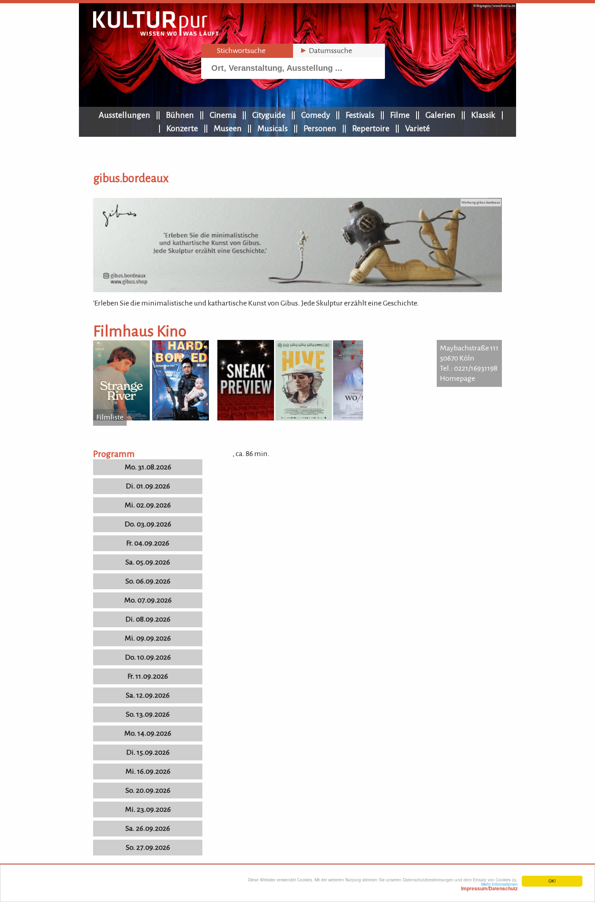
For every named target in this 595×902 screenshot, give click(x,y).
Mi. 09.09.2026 (148, 638)
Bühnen (180, 114)
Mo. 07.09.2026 (148, 600)
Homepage (457, 378)
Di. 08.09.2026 (147, 619)
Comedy (315, 114)
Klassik (483, 114)
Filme (400, 114)
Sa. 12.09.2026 (148, 695)
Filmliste (109, 417)
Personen (320, 128)
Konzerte (182, 128)
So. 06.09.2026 (147, 581)
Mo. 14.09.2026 (147, 733)
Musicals (272, 128)
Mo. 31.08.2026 (148, 467)
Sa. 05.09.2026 (147, 562)
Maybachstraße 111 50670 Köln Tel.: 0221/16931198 (469, 358)
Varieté (417, 128)
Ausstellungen (124, 114)
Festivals (360, 114)
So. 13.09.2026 (148, 714)
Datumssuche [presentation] (326, 51)
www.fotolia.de (504, 6)
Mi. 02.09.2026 (148, 505)
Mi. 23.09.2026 (148, 809)
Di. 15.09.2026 (148, 752)
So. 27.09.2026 (148, 847)
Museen (228, 128)
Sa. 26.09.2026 (147, 828)
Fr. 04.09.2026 (147, 543)
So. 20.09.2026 (147, 790)
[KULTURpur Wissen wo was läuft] (156, 33)
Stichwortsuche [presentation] (237, 51)
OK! (552, 881)
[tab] (247, 51)
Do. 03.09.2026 (148, 524)
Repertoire (370, 128)
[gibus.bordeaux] (297, 290)
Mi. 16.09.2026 (147, 771)
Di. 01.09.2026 (148, 486)
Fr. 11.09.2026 (148, 676)
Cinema (223, 114)
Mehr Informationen (489, 886)
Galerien (440, 114)
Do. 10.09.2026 (148, 657)
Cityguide (268, 114)
